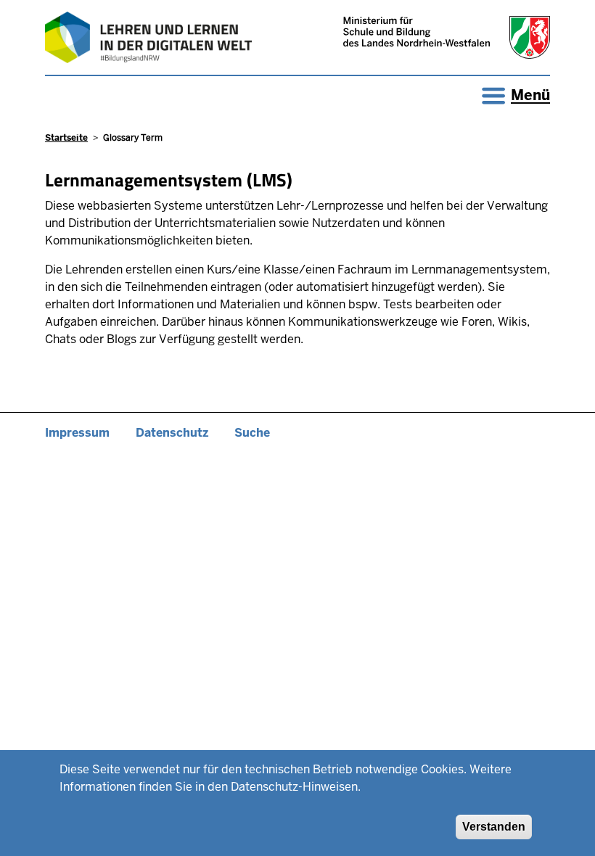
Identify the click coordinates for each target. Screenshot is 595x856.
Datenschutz (172, 432)
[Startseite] (148, 37)
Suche (252, 432)
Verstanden (493, 826)
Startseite (66, 138)
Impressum (77, 432)
